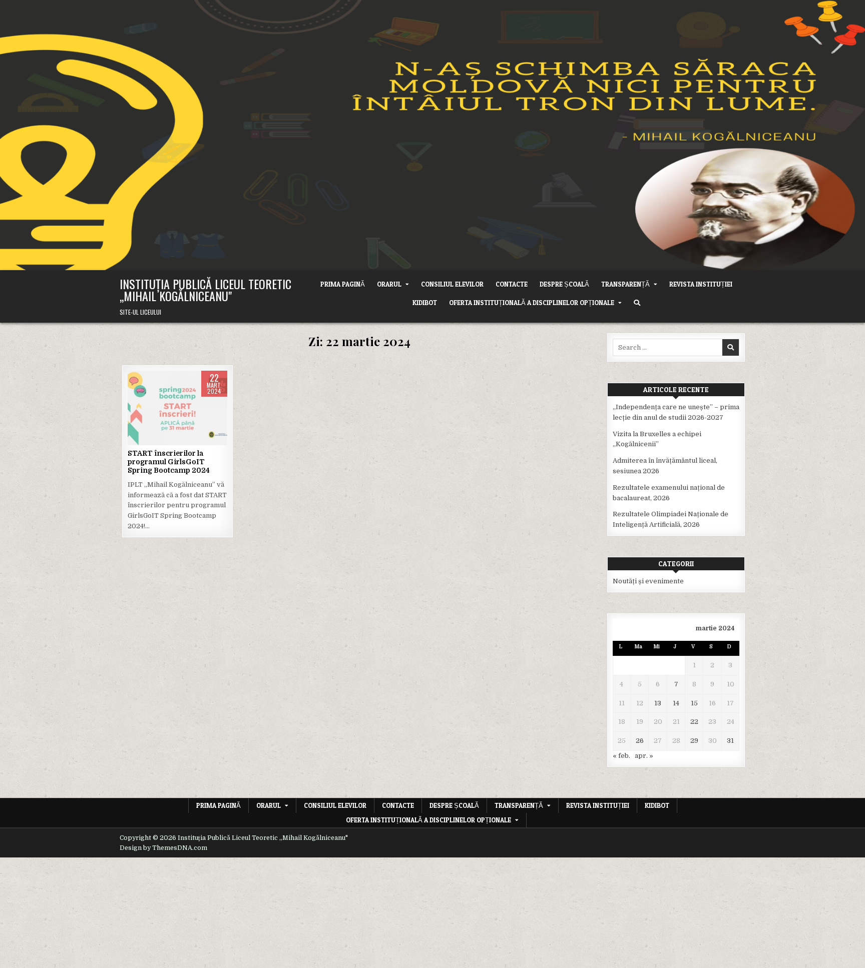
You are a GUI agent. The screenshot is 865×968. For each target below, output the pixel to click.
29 (694, 740)
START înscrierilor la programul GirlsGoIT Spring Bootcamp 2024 (169, 461)
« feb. (621, 755)
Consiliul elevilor (452, 284)
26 (640, 740)
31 (730, 740)
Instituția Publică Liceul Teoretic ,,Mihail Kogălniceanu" (205, 290)
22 (694, 721)
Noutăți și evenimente (177, 402)
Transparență (625, 284)
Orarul (389, 284)
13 (657, 703)
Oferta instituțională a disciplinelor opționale (531, 303)
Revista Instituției (700, 284)
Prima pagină (342, 284)
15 (694, 703)
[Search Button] (637, 303)
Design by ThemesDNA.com (163, 847)
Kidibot (424, 303)
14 (676, 703)
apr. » (644, 755)
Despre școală (564, 284)
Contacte (512, 284)
